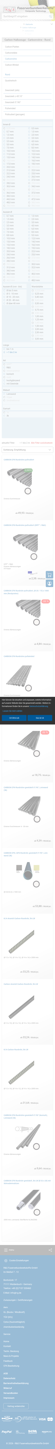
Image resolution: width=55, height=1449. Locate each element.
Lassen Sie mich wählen (12, 711)
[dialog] (27, 724)
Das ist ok (40, 718)
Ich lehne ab (14, 718)
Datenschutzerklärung (39, 706)
